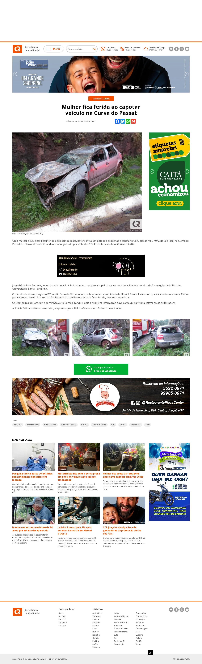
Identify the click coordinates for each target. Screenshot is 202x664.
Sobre (61, 613)
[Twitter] (171, 49)
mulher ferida (50, 424)
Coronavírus (141, 616)
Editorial (117, 619)
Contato (62, 626)
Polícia (123, 424)
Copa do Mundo (121, 616)
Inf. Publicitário (120, 632)
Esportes (140, 622)
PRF (113, 424)
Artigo (116, 613)
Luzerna (139, 635)
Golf (148, 424)
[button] (187, 74)
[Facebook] (176, 49)
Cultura (95, 619)
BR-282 (84, 424)
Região (139, 641)
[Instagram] (182, 49)
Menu (56, 49)
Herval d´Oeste (99, 424)
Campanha (141, 613)
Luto (116, 635)
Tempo (139, 644)
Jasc (137, 632)
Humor (95, 632)
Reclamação (119, 641)
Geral (94, 629)
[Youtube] (187, 49)
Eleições (96, 622)
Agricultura (97, 613)
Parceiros (63, 622)
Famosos (118, 626)
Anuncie (62, 616)
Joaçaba (96, 635)
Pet (115, 638)
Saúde (95, 644)
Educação (140, 619)
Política (95, 641)
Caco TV (62, 619)
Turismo (96, 647)
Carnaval (96, 616)
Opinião (96, 638)
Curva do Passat (68, 424)
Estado (95, 626)
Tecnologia (119, 644)
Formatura (140, 626)
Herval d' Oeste (121, 629)
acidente (18, 424)
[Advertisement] (88, 20)
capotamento (33, 424)
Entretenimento (121, 622)
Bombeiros (135, 424)
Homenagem (141, 629)
